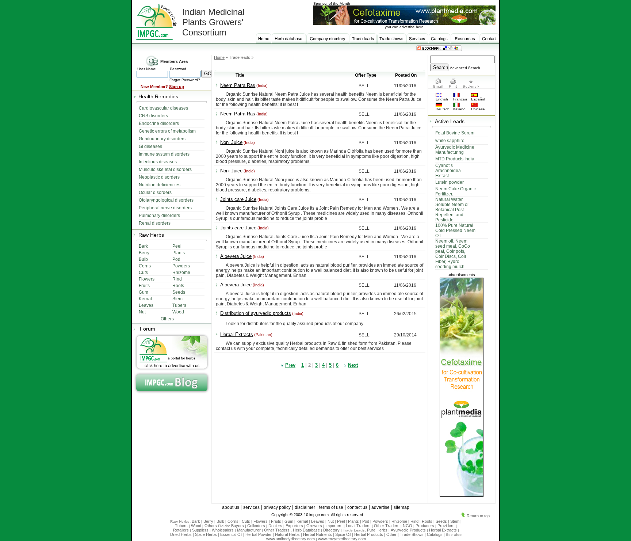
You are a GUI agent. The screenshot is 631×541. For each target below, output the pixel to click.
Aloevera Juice (236, 256)
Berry (208, 521)
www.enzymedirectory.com (342, 539)
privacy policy (277, 507)
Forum (147, 329)
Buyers (237, 525)
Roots (427, 521)
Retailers (181, 530)
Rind (414, 521)
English (442, 99)
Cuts (246, 521)
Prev (290, 365)
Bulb (220, 521)
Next (353, 365)
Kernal (302, 521)
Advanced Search (465, 68)
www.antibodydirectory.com (290, 539)
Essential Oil (231, 534)
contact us (357, 507)
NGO (407, 525)
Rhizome (399, 521)
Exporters (294, 525)
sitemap (401, 507)
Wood (196, 525)
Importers (334, 525)
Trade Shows (412, 534)
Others (211, 525)
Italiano (459, 109)
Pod (365, 521)
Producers (425, 525)
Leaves (317, 521)
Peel (341, 521)
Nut (331, 521)
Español (478, 99)
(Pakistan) (262, 334)
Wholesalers (223, 530)
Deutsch (443, 109)
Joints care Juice (238, 199)
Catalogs (435, 534)
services (251, 507)
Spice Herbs (206, 534)
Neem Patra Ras (237, 85)
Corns (232, 521)
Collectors (256, 525)
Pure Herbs (377, 530)
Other (391, 534)
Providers (446, 525)
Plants (353, 521)
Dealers (275, 525)
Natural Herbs (287, 534)
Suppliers (200, 530)
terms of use (331, 507)
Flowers (260, 521)
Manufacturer (249, 530)
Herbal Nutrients (317, 534)
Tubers (181, 525)
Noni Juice (231, 142)
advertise (380, 507)
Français (460, 99)
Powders (380, 521)
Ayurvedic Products (408, 530)
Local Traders (358, 525)
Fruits (276, 521)
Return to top (478, 516)
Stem (454, 521)
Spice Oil (343, 534)
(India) (261, 85)
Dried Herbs (181, 534)
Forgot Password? (184, 80)
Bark (196, 521)
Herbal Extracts (236, 334)
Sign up (176, 86)
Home (219, 57)
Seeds (441, 521)
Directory (331, 530)
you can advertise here (404, 27)
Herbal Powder (258, 534)
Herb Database (306, 530)
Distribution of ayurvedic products (255, 313)
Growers (314, 525)
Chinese (478, 109)
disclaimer (305, 507)
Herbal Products (368, 534)
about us (230, 507)
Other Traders (386, 525)
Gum (288, 521)
